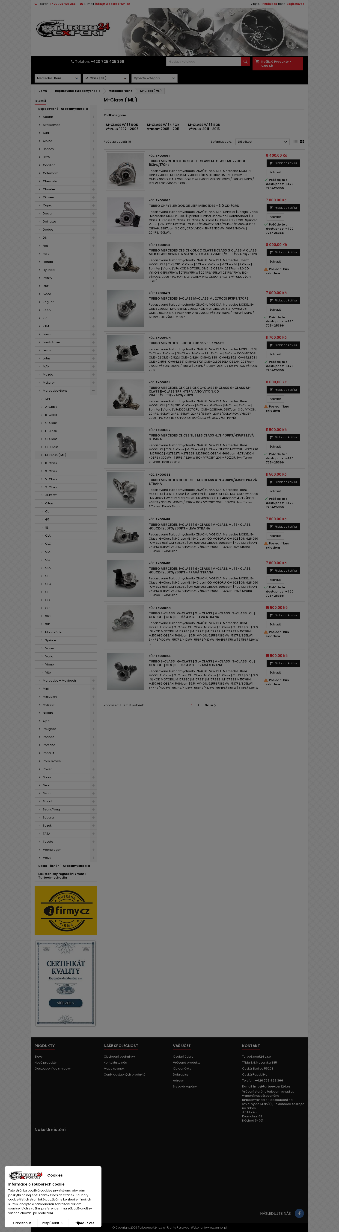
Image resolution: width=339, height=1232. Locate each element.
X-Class (51, 487)
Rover (47, 769)
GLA (48, 568)
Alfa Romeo (51, 125)
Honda (48, 262)
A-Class (51, 407)
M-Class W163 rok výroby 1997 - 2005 (122, 126)
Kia (45, 318)
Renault (48, 753)
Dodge (48, 229)
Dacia (47, 213)
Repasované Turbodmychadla (63, 109)
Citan (49, 503)
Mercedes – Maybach (59, 680)
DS (45, 237)
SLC (48, 616)
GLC (48, 584)
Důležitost (263, 142)
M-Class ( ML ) (55, 455)
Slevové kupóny (185, 1086)
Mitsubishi (50, 696)
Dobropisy (180, 1074)
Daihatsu (49, 221)
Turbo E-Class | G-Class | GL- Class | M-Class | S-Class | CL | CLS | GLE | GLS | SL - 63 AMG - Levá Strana (202, 615)
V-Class (51, 479)
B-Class (51, 415)
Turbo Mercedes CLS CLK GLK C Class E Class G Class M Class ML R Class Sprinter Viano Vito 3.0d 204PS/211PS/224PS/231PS (203, 252)
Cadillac (49, 165)
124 (47, 398)
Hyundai (49, 270)
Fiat (45, 245)
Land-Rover (51, 342)
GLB (48, 576)
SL (46, 527)
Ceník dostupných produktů (124, 1074)
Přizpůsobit (51, 1223)
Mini (46, 688)
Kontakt (251, 1045)
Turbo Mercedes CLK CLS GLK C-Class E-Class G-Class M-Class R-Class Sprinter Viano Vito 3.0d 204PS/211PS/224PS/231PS (200, 391)
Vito (48, 672)
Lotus (47, 358)
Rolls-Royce (52, 761)
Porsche (49, 745)
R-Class (51, 463)
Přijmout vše (84, 1223)
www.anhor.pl (217, 1227)
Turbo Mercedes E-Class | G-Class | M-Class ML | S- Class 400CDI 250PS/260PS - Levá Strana (200, 526)
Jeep (47, 310)
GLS (48, 608)
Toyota (48, 841)
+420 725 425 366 (63, 4)
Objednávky (182, 1068)
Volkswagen (52, 849)
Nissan (48, 713)
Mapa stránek (114, 1068)
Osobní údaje (183, 1056)
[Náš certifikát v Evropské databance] (66, 983)
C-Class (51, 423)
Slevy (38, 1056)
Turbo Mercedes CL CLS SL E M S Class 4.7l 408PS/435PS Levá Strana (201, 437)
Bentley (48, 149)
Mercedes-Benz (55, 390)
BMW (46, 157)
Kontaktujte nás (115, 1062)
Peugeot (49, 729)
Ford (46, 254)
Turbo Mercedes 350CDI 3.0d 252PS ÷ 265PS (186, 343)
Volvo (47, 858)
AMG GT (51, 495)
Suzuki (47, 825)
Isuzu (47, 286)
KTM (46, 326)
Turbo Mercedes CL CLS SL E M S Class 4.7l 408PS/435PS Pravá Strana (203, 482)
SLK (47, 624)
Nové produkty (45, 1062)
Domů (40, 101)
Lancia (48, 334)
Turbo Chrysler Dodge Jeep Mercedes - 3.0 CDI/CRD (194, 205)
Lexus (47, 350)
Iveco (47, 294)
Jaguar (48, 302)
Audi (46, 133)
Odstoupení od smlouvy (53, 1068)
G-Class (51, 439)
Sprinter (51, 640)
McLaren (49, 382)
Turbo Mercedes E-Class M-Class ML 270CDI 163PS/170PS (199, 298)
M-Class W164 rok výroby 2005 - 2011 (163, 126)
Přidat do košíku (283, 163)
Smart (47, 801)
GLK (48, 600)
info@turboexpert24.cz (112, 4)
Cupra (47, 205)
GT (47, 519)
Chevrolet (50, 181)
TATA (46, 833)
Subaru (48, 817)
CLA (48, 535)
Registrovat (295, 4)
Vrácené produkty (186, 1062)
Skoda (48, 793)
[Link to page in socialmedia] (299, 1213)
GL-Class (52, 447)
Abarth (48, 117)
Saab (47, 777)
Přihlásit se (269, 4)
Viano (49, 664)
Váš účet (182, 1045)
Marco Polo (53, 632)
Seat (46, 785)
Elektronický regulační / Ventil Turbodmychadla (62, 876)
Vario (49, 656)
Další (211, 705)
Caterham (50, 173)
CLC (48, 543)
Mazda (48, 374)
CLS (48, 560)
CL (47, 511)
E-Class (51, 431)
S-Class (51, 471)
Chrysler (49, 189)
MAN (46, 366)
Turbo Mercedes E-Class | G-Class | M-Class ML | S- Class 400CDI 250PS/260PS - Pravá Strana (200, 570)
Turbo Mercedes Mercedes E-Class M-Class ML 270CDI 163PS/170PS (197, 163)
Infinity (47, 278)
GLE (47, 592)
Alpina (47, 141)
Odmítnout (22, 1223)
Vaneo (50, 648)
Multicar (49, 705)
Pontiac (48, 737)
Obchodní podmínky (119, 1056)
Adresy (178, 1080)
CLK (48, 551)
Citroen (48, 197)
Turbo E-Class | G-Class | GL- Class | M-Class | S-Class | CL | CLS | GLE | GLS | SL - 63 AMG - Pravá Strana (202, 663)
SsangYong (51, 809)
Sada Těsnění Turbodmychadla (64, 866)
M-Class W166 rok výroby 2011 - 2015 (204, 126)
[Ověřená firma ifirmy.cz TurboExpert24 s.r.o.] (66, 910)
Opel (46, 721)
